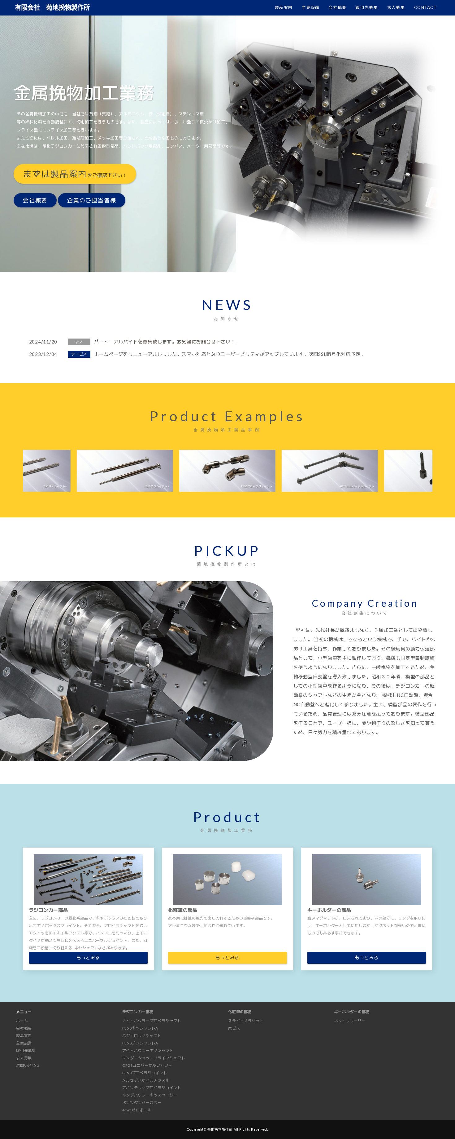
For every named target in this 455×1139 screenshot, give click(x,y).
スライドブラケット (246, 1020)
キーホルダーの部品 (352, 1011)
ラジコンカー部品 (138, 1011)
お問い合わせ (28, 1065)
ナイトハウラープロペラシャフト (151, 1020)
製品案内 (283, 7)
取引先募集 (367, 7)
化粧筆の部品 (240, 1011)
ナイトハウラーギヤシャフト (148, 1050)
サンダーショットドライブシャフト (153, 1058)
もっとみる (88, 957)
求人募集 (396, 7)
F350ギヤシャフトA (140, 1028)
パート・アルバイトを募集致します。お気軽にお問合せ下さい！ (165, 341)
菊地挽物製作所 (220, 1129)
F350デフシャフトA (140, 1043)
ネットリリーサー (350, 1020)
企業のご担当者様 (91, 200)
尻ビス (234, 1028)
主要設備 (310, 7)
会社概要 (337, 7)
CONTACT (425, 7)
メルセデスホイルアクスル (146, 1080)
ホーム (22, 1020)
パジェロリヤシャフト (142, 1035)
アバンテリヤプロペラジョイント (151, 1087)
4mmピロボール (137, 1110)
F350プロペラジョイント (144, 1072)
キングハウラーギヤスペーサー (150, 1095)
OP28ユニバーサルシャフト (147, 1065)
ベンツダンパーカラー (142, 1102)
